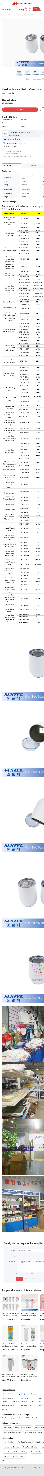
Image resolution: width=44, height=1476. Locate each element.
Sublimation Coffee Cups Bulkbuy (14, 1457)
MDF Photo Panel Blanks (10, 1402)
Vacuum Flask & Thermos (23, 1427)
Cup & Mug (27, 15)
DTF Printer (24, 1398)
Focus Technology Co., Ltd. (25, 1468)
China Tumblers (9, 1442)
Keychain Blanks (7, 1406)
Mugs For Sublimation (30, 1447)
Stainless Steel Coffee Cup (33, 1432)
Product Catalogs (31, 1394)
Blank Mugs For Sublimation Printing (15, 1452)
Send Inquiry (20, 110)
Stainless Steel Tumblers (11, 1447)
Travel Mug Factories (24, 1442)
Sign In (5, 156)
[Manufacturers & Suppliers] (22, 4)
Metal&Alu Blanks (26, 1406)
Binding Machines (7, 1398)
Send (19, 1279)
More (4, 1461)
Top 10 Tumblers (36, 1452)
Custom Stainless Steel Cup (12, 1432)
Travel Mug (7, 1427)
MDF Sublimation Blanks (28, 1402)
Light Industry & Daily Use (15, 15)
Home (3, 15)
